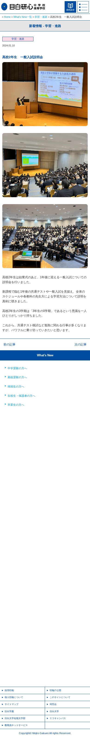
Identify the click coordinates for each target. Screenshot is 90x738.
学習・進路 (41, 16)
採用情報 (9, 690)
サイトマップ (11, 704)
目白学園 (9, 711)
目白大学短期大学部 (15, 718)
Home (7, 16)
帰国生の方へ (16, 386)
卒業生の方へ (16, 404)
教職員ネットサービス (16, 725)
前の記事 (9, 344)
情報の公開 (55, 690)
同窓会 (53, 704)
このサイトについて (60, 697)
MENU (83, 7)
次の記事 (81, 344)
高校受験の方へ (17, 377)
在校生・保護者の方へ (21, 395)
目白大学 (54, 711)
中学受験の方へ (17, 368)
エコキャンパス (58, 718)
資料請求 (70, 10)
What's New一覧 (22, 16)
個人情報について (14, 697)
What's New (45, 355)
